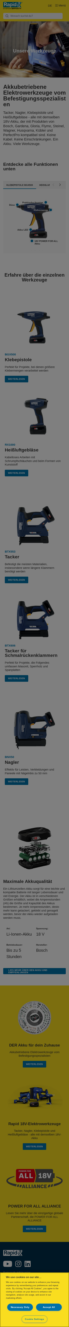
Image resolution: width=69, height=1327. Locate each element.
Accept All (49, 1307)
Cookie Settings (34, 1319)
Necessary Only (20, 1307)
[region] (34, 1299)
